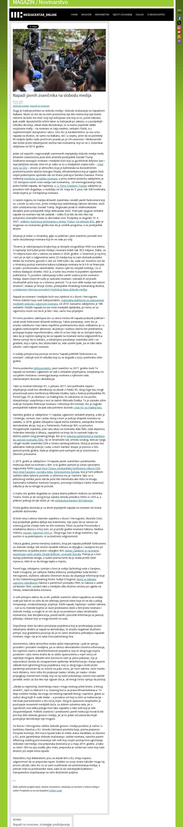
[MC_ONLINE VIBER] (178, 41)
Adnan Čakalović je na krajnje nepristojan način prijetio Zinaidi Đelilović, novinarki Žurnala (56, 552)
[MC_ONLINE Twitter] (178, 23)
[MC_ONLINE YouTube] (178, 32)
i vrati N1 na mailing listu (87, 407)
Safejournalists (42, 368)
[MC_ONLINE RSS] (178, 37)
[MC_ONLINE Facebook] (178, 18)
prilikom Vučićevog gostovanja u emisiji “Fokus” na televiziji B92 (57, 221)
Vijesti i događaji (122, 14)
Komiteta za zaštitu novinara (40, 178)
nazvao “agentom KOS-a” (38, 532)
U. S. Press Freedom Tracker (70, 185)
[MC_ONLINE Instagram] (178, 27)
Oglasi (140, 14)
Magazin (86, 14)
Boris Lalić (18, 101)
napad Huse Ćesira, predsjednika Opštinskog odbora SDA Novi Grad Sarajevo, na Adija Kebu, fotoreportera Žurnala (56, 470)
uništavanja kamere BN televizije (74, 500)
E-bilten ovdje (55, 790)
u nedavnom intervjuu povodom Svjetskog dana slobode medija (50, 289)
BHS (179, 10)
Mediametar (102, 14)
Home (74, 14)
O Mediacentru (156, 14)
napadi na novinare (40, 105)
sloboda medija (21, 105)
